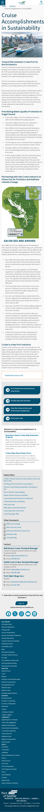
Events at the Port (7, 734)
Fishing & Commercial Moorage (11, 679)
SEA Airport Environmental (9, 666)
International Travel (7, 644)
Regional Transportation (9, 739)
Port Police (5, 763)
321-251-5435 (15, 585)
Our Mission (5, 747)
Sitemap (5, 803)
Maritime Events (6, 688)
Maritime (12, 6)
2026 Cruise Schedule (13, 524)
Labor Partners (6, 742)
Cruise (3, 674)
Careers (34, 798)
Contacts (4, 777)
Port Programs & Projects (9, 769)
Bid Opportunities (7, 698)
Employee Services (22, 798)
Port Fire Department (8, 766)
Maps (3, 649)
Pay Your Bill (22, 801)
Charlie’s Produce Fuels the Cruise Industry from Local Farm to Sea (22, 480)
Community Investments (9, 731)
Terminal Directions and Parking (14, 501)
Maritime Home (6, 671)
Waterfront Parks (6, 736)
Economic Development (9, 704)
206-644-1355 (15, 559)
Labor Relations (6, 775)
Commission (5, 750)
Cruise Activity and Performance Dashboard (18, 498)
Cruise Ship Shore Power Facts (18, 453)
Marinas (4, 676)
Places (3, 772)
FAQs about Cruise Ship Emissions (15, 508)
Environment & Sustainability (10, 728)
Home (4, 6)
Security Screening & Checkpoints (11, 635)
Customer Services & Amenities (10, 641)
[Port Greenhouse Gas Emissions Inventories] (22, 393)
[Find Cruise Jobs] (22, 420)
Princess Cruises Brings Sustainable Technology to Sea (21, 488)
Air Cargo (4, 658)
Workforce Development (8, 725)
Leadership (5, 752)
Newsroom (9, 798)
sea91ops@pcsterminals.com (20, 569)
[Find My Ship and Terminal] (22, 403)
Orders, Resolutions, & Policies (10, 755)
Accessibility (27, 803)
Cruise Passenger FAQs (11, 514)
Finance (4, 758)
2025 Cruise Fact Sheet (13, 527)
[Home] (22, 2)
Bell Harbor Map (11, 534)
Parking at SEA (6, 630)
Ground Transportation (8, 633)
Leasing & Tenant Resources (10, 655)
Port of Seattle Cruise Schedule (14, 492)
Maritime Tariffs (6, 690)
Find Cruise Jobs (9, 505)
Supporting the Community (9, 720)
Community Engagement (9, 722)
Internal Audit (5, 780)
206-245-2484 (15, 573)
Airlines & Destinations (8, 627)
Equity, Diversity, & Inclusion (10, 783)
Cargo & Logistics (7, 715)
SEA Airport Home (7, 624)
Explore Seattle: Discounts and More (16, 495)
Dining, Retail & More (8, 638)
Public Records (6, 761)
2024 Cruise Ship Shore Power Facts (18, 531)
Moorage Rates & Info (8, 685)
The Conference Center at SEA (10, 660)
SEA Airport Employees (8, 652)
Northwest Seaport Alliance (9, 693)
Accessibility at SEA (7, 646)
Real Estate (5, 706)
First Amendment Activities (9, 663)
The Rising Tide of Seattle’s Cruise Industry (18, 484)
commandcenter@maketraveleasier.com (23, 582)
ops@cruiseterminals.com (18, 556)
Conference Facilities (7, 712)
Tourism (4, 709)
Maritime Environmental (8, 682)
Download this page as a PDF (14, 375)
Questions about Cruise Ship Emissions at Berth (21, 436)
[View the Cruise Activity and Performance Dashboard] (22, 413)
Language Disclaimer (16, 803)
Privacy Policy (36, 803)
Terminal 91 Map (11, 538)
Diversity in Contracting (8, 701)
